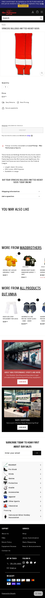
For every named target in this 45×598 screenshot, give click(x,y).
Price (4, 93)
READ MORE (23, 6)
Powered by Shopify (9, 593)
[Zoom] (42, 72)
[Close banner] (43, 4)
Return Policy (7, 542)
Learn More (22, 382)
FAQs (3, 538)
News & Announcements (31, 546)
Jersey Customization (30, 538)
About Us (5, 534)
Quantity (5, 83)
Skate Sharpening (29, 542)
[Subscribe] (37, 453)
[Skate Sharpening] (22, 403)
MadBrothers (31, 248)
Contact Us (6, 551)
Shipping (4, 125)
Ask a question (8, 196)
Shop (24, 534)
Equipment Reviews (9, 546)
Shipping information (11, 191)
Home (4, 25)
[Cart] (37, 12)
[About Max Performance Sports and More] (22, 356)
